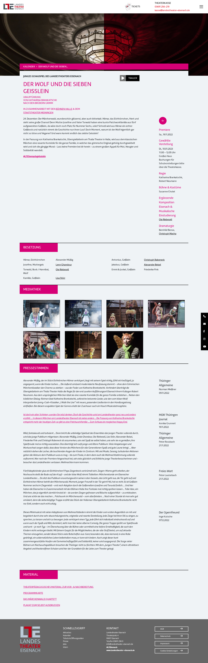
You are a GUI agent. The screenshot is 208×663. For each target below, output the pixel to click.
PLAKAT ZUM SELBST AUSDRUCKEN (41, 605)
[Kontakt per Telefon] (204, 316)
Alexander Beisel (152, 264)
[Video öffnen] (41, 313)
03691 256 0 (118, 641)
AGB (162, 629)
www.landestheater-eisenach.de (120, 650)
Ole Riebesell (165, 219)
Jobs (64, 644)
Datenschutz (165, 636)
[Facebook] (204, 331)
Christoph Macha (167, 233)
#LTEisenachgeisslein (34, 156)
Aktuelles (67, 632)
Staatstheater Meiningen (38, 112)
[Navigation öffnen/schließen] (201, 7)
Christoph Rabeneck (154, 259)
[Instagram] (204, 339)
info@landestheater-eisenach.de (119, 644)
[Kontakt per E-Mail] (204, 324)
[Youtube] (204, 346)
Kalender (67, 635)
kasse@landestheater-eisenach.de (172, 10)
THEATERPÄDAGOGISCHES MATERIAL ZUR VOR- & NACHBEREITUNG (58, 587)
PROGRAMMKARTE (33, 593)
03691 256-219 (162, 6)
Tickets (135, 6)
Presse (65, 641)
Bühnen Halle (64, 109)
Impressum (164, 643)
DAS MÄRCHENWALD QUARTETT (40, 599)
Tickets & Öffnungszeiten (73, 638)
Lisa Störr (60, 278)
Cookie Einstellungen (169, 651)
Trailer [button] (132, 78)
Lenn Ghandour (64, 264)
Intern (65, 647)
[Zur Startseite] (58, 6)
